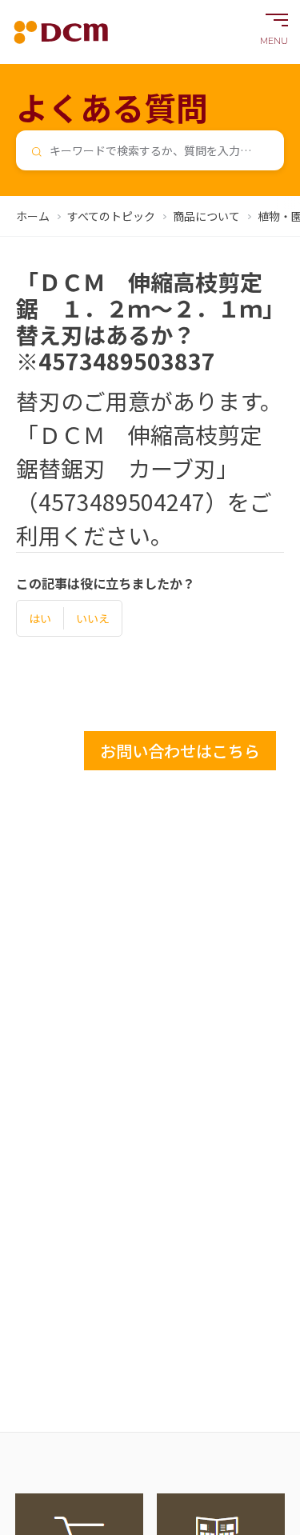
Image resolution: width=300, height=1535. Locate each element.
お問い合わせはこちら (180, 750)
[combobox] (150, 150)
